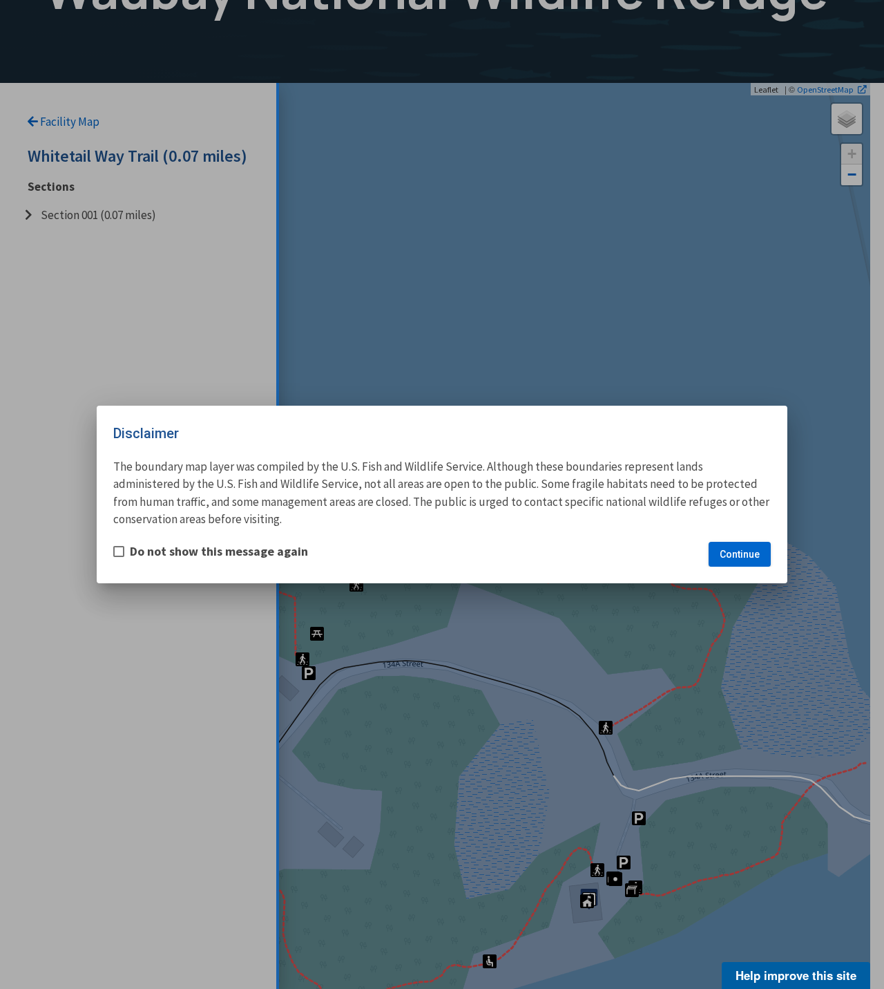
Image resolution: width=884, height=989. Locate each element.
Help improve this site (796, 975)
